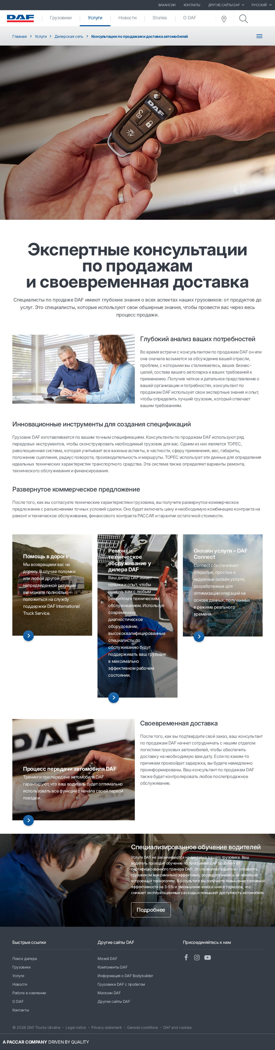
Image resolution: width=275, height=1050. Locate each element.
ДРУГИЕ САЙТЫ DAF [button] (224, 5)
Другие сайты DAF (113, 1001)
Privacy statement (106, 1027)
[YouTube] (209, 958)
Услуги (99, 17)
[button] (28, 635)
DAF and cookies (177, 1027)
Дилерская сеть (69, 36)
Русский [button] (259, 5)
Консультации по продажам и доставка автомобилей (139, 36)
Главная (19, 36)
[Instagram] (199, 958)
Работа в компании (29, 993)
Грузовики (61, 17)
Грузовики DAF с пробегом (121, 984)
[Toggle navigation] (259, 36)
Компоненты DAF (112, 967)
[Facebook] (188, 958)
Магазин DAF (109, 993)
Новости (127, 17)
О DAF (189, 17)
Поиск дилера (24, 958)
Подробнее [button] (151, 910)
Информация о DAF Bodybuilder (125, 975)
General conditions (142, 1027)
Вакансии (167, 5)
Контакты (192, 5)
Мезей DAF (107, 958)
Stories (160, 17)
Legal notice (76, 1027)
